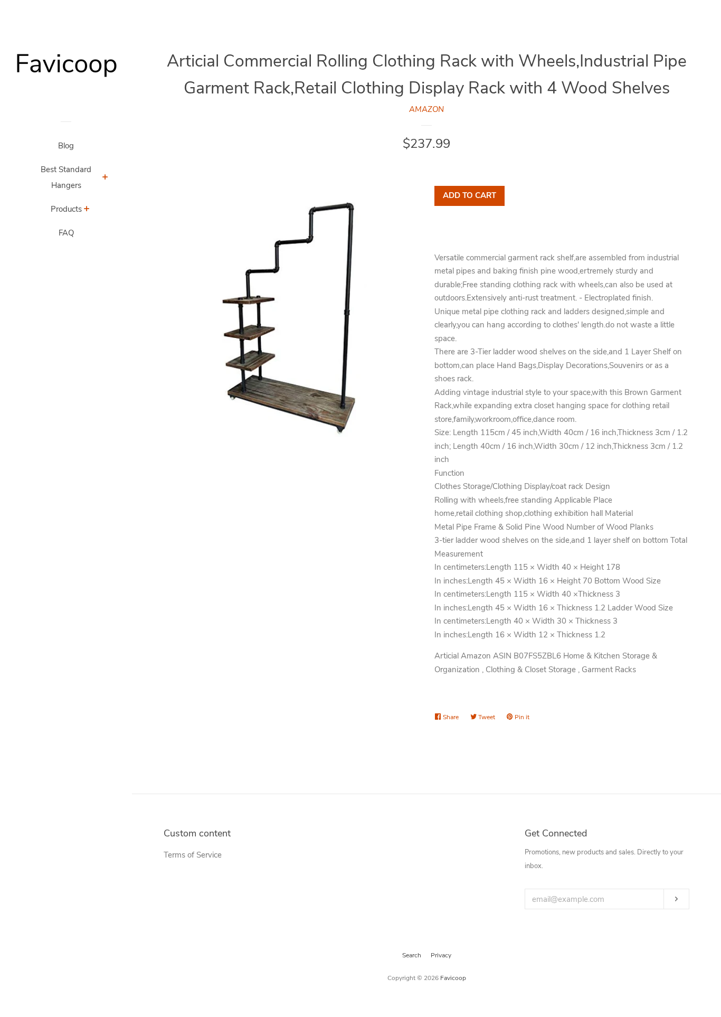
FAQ (66, 233)
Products (66, 209)
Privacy (441, 955)
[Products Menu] (87, 210)
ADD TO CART (469, 195)
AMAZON (426, 109)
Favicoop (453, 978)
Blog (66, 145)
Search (411, 955)
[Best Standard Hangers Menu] (105, 178)
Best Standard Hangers (66, 177)
